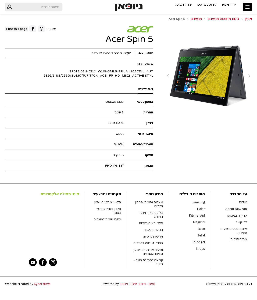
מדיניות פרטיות (153, 236)
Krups (200, 249)
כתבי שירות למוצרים (107, 219)
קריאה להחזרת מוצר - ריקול (148, 262)
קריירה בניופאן (237, 215)
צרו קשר (241, 222)
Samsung (198, 202)
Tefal (201, 235)
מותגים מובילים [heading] (192, 194)
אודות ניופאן (229, 4)
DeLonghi (198, 242)
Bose (201, 229)
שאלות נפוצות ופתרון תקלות (149, 204)
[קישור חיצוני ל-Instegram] (53, 262)
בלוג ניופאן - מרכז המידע (151, 214)
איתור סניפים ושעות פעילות (233, 231)
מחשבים (196, 19)
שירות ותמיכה (183, 4)
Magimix (199, 222)
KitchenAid (197, 215)
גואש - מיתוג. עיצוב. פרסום (137, 284)
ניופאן (248, 19)
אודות (243, 202)
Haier (201, 209)
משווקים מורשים (206, 4)
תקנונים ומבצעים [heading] (106, 194)
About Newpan (236, 209)
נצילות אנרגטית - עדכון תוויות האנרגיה (148, 251)
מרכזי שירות (238, 239)
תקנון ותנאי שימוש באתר (108, 211)
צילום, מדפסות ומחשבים (223, 19)
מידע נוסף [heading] (154, 194)
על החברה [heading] (238, 194)
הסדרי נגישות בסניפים (148, 243)
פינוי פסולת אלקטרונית (59, 194)
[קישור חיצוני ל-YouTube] (33, 262)
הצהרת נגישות (153, 230)
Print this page (16, 29)
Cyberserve (42, 284)
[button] (247, 7)
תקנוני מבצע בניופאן (107, 202)
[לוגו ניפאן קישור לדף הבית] (128, 7)
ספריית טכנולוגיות (151, 223)
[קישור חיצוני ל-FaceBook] (43, 262)
